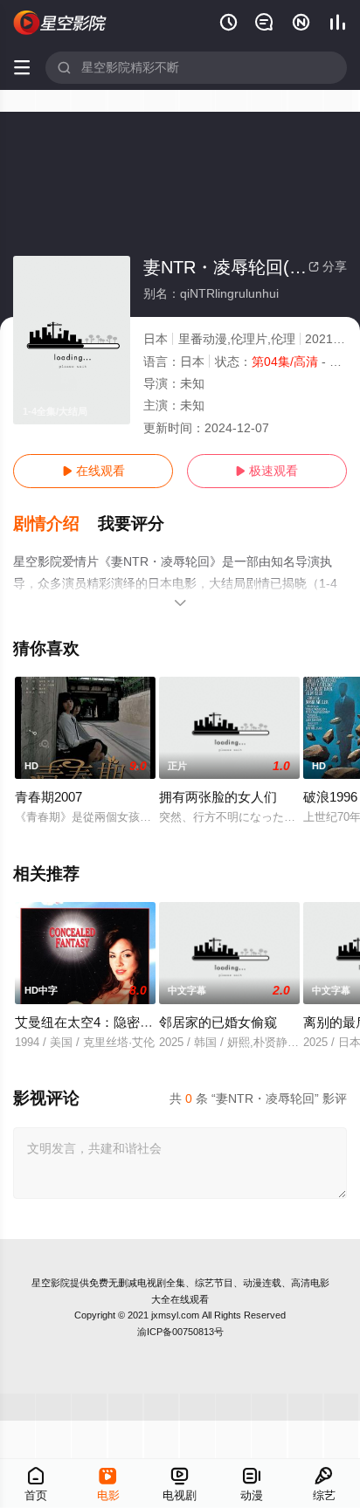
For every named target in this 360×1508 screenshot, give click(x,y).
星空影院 (50, 1282)
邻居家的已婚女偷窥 (218, 1022)
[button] (55, 524)
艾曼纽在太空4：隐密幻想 (90, 1022)
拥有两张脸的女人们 (218, 796)
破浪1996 (330, 796)
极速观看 (266, 471)
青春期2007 (48, 796)
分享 (327, 266)
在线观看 (93, 471)
